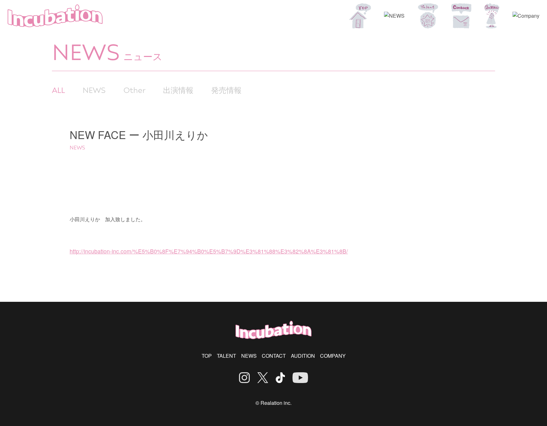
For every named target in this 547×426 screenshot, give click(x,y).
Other (134, 89)
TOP (207, 355)
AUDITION (303, 355)
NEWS (94, 89)
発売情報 (226, 89)
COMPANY (333, 355)
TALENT (226, 355)
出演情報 (178, 89)
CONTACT (274, 355)
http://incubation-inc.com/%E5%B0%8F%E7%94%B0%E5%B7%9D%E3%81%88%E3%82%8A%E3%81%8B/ (209, 251)
